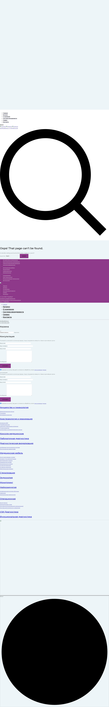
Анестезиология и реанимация (11, 261)
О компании (6, 289)
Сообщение (3, 361)
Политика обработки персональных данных (10, 300)
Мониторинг (6, 269)
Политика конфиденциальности (7, 298)
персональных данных (40, 370)
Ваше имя (2, 343)
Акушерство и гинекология (10, 260)
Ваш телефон (3, 346)
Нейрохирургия (7, 271)
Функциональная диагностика (11, 278)
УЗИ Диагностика (7, 277)
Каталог (5, 287)
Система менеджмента (9, 291)
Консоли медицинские (9, 265)
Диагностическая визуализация (11, 263)
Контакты (5, 294)
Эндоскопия (6, 280)
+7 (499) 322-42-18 (4, 322)
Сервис (5, 292)
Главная (5, 285)
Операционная (7, 272)
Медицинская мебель (9, 267)
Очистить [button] (16, 332)
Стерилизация (7, 275)
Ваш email (2, 348)
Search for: (2, 256)
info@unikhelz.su (4, 321)
